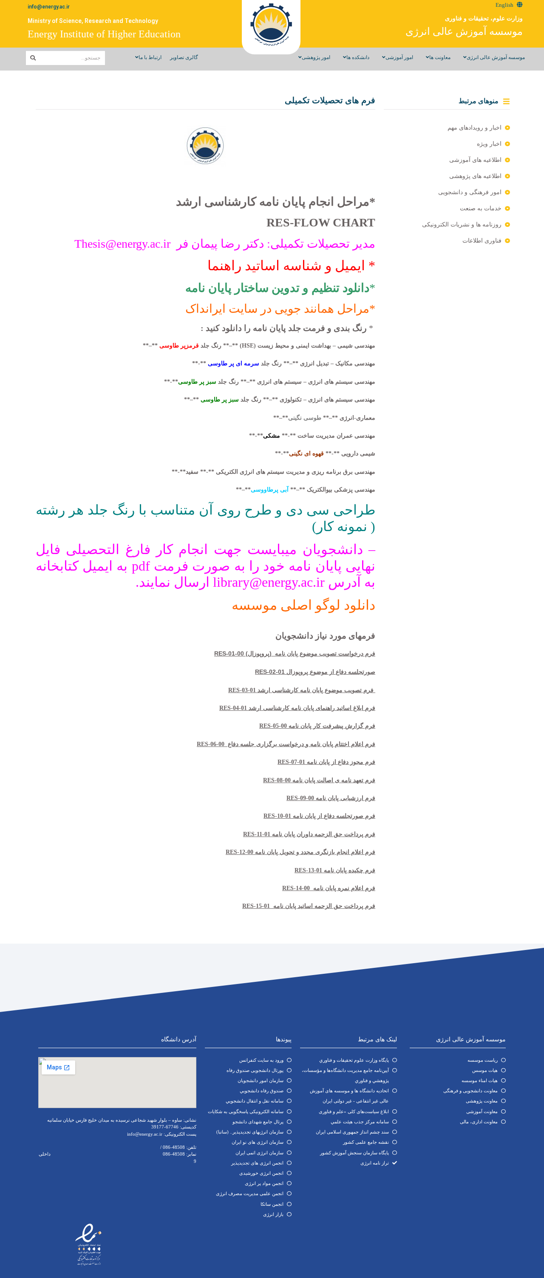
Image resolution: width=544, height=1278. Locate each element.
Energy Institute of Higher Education (104, 34)
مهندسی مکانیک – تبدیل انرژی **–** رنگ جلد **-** (283, 363)
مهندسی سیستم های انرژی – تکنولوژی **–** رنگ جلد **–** (279, 399)
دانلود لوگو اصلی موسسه (303, 605)
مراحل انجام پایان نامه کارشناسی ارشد (272, 201)
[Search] (33, 58)
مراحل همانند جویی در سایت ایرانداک (277, 308)
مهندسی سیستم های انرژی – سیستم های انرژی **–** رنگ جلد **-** (269, 382)
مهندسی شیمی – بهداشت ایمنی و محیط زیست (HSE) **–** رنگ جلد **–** (259, 345)
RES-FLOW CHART (320, 222)
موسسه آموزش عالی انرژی (464, 31)
